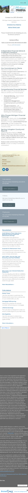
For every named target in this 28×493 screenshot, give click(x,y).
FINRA (9, 433)
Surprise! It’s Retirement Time (11, 248)
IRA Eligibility (6, 314)
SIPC (12, 433)
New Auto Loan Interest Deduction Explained (13, 271)
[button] (23, 2)
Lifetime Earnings (7, 307)
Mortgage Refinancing (9, 301)
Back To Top (22, 485)
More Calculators (8, 323)
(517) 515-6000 (16, 45)
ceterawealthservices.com (7, 471)
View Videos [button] (8, 205)
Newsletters (6, 230)
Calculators (6, 290)
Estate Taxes (6, 293)
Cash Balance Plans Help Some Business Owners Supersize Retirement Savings (11, 234)
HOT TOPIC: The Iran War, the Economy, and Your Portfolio (11, 257)
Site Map (2, 480)
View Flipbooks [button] (9, 221)
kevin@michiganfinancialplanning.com (14, 165)
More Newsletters (8, 284)
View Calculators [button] (9, 188)
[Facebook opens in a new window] (7, 169)
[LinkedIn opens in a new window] (3, 169)
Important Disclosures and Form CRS (11, 474)
